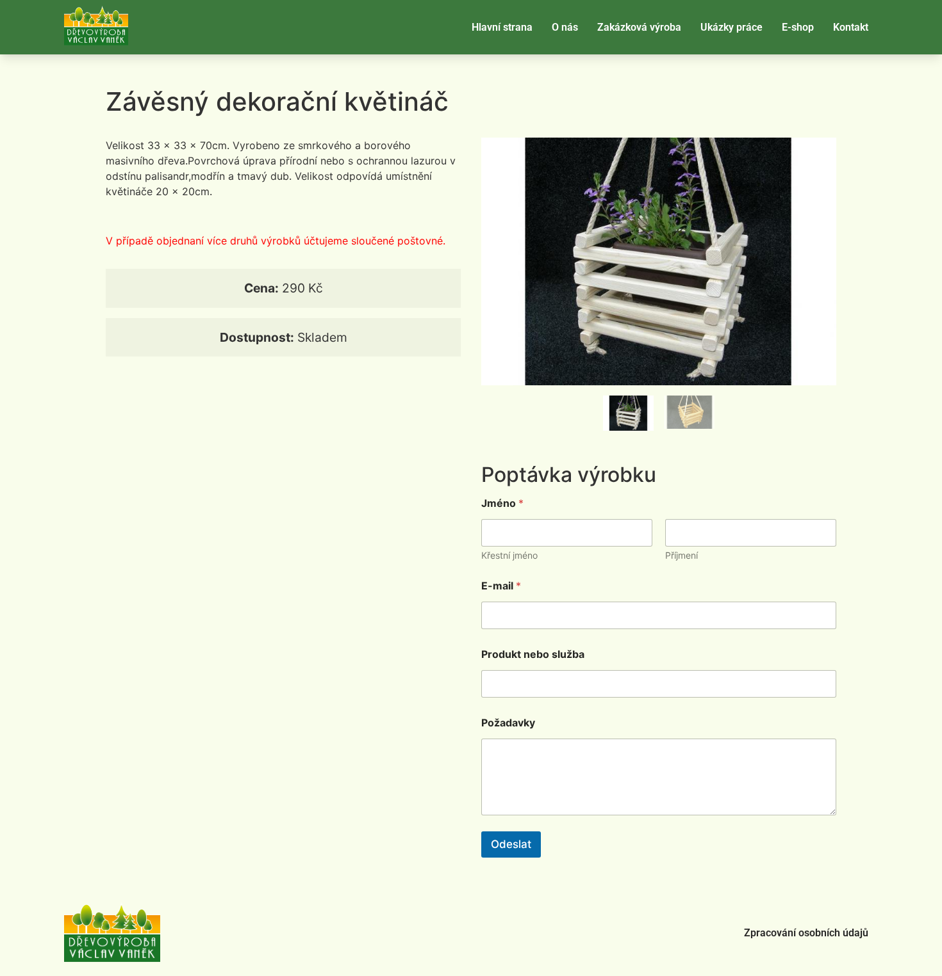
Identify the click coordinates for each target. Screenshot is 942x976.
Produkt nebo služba (532, 654)
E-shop (798, 27)
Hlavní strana (502, 27)
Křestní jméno (509, 555)
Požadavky (508, 723)
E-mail (501, 586)
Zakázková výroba (639, 27)
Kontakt (850, 27)
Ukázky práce (731, 27)
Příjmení (681, 555)
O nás (565, 27)
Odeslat (511, 844)
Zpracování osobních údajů (806, 933)
